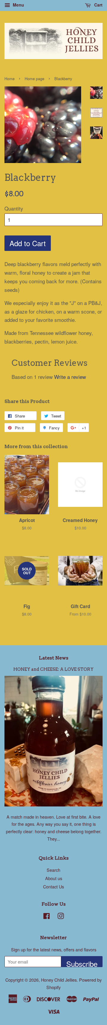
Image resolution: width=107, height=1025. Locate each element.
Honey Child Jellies (59, 980)
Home (9, 78)
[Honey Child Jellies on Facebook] (46, 917)
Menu (18, 5)
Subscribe (81, 962)
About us (53, 878)
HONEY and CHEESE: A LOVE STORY (53, 669)
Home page (34, 78)
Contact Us (53, 886)
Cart (98, 5)
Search (53, 870)
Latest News (53, 658)
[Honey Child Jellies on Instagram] (60, 917)
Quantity (13, 208)
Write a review (70, 376)
